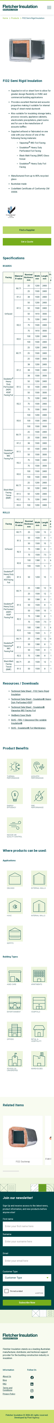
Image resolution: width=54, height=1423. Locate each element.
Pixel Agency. (33, 1417)
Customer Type (10, 1271)
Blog (5, 1380)
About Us (7, 1376)
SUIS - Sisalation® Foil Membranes (28, 728)
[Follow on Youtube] (32, 1397)
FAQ (4, 1384)
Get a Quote (27, 241)
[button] (11, 1171)
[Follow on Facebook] (31, 1377)
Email (5, 1253)
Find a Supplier (27, 230)
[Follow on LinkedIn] (31, 1384)
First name (8, 1219)
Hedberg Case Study (21, 715)
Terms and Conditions (7, 1389)
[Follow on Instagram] (31, 1390)
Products (15, 18)
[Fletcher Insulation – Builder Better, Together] (20, 8)
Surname (7, 1234)
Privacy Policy (9, 1394)
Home (5, 18)
